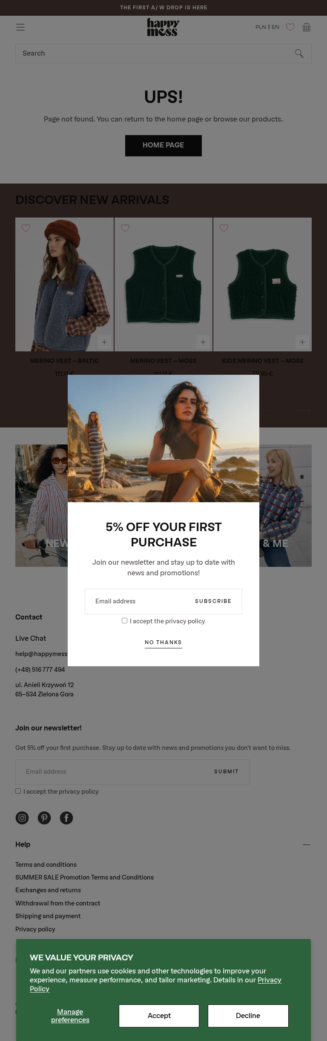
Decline (248, 1016)
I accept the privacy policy (167, 621)
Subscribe (213, 601)
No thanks (163, 642)
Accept (159, 1016)
